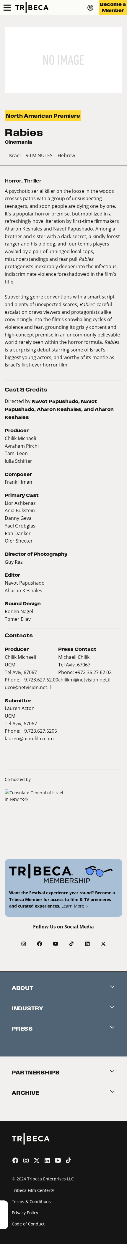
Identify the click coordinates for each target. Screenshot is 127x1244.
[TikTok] (71, 943)
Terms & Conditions (31, 1201)
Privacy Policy (25, 1212)
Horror (13, 180)
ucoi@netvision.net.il (28, 687)
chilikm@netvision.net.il (84, 679)
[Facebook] (39, 943)
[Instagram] (23, 943)
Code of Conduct (28, 1224)
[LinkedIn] (87, 943)
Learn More (73, 906)
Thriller (32, 180)
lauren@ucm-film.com (29, 738)
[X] (103, 943)
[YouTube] (55, 943)
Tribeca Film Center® (33, 1190)
